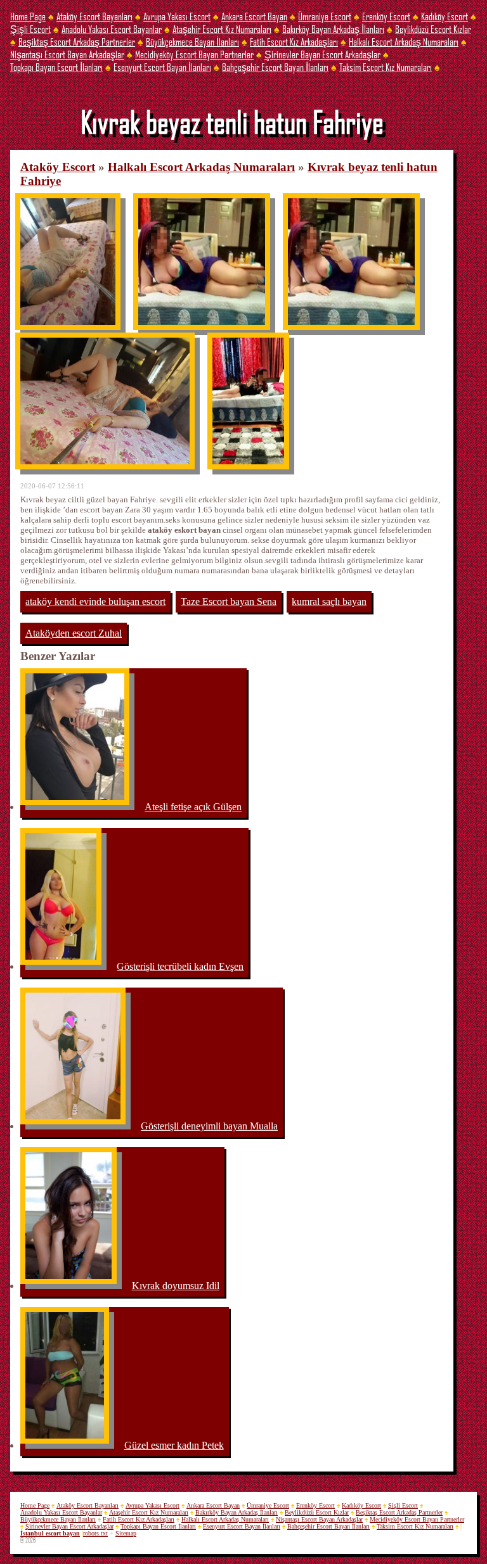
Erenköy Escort (386, 16)
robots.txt (95, 1533)
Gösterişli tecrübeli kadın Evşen (180, 966)
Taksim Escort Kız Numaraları (385, 67)
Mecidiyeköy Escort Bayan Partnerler (194, 54)
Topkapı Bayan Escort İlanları (56, 67)
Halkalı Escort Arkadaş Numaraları (403, 41)
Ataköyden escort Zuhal (73, 633)
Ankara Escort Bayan (254, 16)
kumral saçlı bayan (329, 601)
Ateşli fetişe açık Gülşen (193, 806)
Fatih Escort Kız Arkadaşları (294, 41)
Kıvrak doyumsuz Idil (175, 1285)
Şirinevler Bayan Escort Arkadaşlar (322, 54)
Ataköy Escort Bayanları (94, 16)
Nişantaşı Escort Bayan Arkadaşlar (67, 54)
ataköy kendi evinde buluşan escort (95, 601)
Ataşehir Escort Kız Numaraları (221, 29)
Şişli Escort (30, 29)
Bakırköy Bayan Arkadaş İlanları (333, 29)
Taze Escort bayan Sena (228, 601)
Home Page (28, 16)
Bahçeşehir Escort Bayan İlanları (275, 67)
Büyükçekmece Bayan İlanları (192, 41)
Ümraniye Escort (324, 16)
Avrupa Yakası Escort (177, 16)
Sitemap (125, 1533)
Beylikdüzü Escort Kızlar (433, 29)
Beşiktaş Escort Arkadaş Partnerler (76, 41)
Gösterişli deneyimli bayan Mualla (209, 1126)
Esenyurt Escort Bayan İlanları (162, 67)
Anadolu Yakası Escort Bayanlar (112, 29)
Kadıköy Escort (444, 16)
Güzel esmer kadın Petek (174, 1445)
